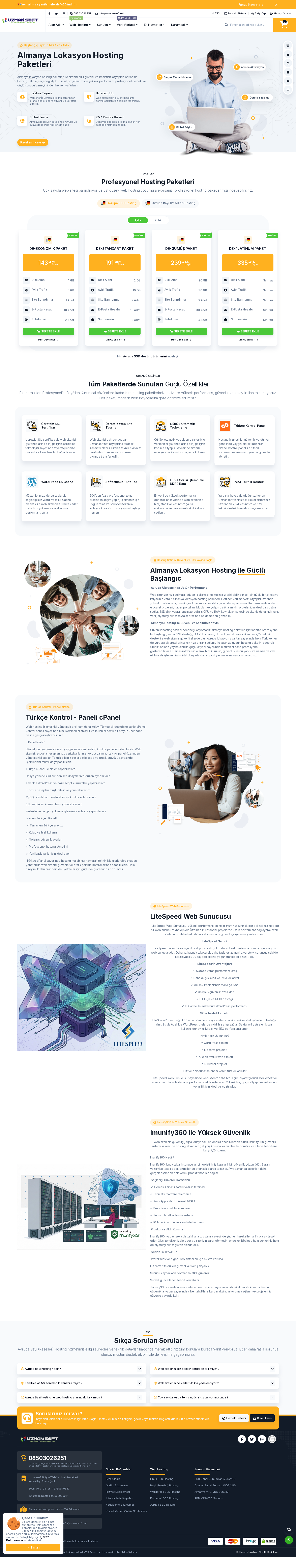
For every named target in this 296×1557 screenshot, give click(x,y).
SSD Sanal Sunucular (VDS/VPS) (215, 1478)
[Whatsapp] (289, 1540)
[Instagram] (63, 13)
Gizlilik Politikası (268, 1552)
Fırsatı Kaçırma (249, 4)
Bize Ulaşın (264, 1418)
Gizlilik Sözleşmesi (117, 1485)
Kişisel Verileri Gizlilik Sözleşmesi (126, 1511)
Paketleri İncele (31, 142)
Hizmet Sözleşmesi (118, 1491)
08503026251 (47, 1458)
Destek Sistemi (236, 1418)
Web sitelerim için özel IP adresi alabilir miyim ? (188, 1368)
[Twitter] (56, 13)
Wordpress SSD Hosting (165, 1491)
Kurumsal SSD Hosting (164, 1498)
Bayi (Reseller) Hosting (164, 1485)
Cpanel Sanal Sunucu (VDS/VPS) (215, 1485)
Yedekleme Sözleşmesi (120, 1504)
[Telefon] (289, 1530)
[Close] (276, 4)
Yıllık (158, 220)
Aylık (138, 220)
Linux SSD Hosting (161, 1478)
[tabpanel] (148, 287)
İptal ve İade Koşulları (119, 1498)
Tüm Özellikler (47, 339)
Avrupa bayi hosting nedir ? (43, 1368)
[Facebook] (49, 13)
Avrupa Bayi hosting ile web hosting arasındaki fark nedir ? (63, 1397)
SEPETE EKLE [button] (50, 331)
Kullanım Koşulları (246, 1552)
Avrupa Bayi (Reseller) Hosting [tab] (173, 203)
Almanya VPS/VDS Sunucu (212, 1491)
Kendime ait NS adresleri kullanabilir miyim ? (53, 1383)
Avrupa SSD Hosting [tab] (121, 203)
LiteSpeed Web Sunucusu (172, 906)
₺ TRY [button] (216, 13)
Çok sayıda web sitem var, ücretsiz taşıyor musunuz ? (193, 1397)
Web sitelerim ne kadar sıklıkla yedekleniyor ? (188, 1383)
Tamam (35, 1547)
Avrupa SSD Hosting (163, 1504)
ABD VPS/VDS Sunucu (209, 1498)
